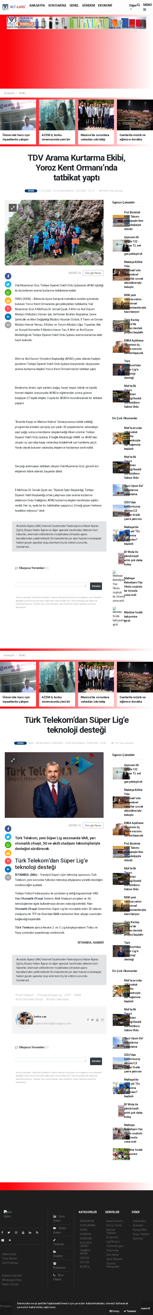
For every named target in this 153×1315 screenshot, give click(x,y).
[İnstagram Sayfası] (18, 1232)
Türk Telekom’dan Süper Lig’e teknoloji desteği (132, 369)
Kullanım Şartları (12, 1275)
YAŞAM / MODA (85, 1252)
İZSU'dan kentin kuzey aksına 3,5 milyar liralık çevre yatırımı (133, 511)
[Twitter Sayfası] (10, 1232)
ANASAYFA (37, 5)
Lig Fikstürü (113, 1241)
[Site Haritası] (4, 1240)
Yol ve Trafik (114, 1225)
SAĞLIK (84, 1257)
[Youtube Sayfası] (24, 1232)
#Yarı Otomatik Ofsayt (29, 999)
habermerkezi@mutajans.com (52, 1023)
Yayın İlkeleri (9, 1258)
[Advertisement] (76, 59)
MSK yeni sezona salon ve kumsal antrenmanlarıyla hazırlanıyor (135, 303)
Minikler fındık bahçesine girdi (133, 616)
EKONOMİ (105, 5)
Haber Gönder (10, 1284)
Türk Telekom (25, 927)
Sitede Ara (139, 1221)
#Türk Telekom (24, 995)
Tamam (131, 1311)
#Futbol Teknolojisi (57, 999)
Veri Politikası (10, 1262)
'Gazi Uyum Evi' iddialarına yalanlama (133, 490)
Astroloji (138, 1238)
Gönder (96, 586)
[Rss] (38, 1232)
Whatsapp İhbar (11, 1279)
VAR (56, 914)
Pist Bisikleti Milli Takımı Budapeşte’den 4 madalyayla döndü (133, 221)
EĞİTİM (84, 1262)
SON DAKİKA (57, 5)
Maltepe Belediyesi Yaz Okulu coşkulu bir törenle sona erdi (133, 587)
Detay (115, 1311)
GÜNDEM (88, 5)
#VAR (77, 995)
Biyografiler (140, 1229)
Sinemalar (112, 1250)
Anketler (138, 1225)
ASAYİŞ (84, 1266)
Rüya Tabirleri (141, 1234)
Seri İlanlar (112, 1254)
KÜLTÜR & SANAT (86, 1244)
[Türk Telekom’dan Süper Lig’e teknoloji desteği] (54, 784)
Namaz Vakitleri (111, 1231)
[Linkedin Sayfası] (31, 1232)
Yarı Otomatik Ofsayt (29, 898)
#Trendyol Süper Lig (49, 995)
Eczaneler (112, 1237)
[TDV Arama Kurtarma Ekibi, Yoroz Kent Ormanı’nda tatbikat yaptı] (54, 232)
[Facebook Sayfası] (3, 1232)
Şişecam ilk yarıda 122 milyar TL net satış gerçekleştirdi (133, 245)
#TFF (67, 995)
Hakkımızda (9, 1254)
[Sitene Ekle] (11, 1240)
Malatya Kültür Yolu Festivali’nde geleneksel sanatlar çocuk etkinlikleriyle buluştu (133, 274)
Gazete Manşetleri (112, 1265)
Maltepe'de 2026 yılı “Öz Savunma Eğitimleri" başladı (132, 535)
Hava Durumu (114, 1221)
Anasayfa (9, 93)
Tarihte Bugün (115, 1246)
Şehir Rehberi (114, 1259)
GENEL (74, 5)
